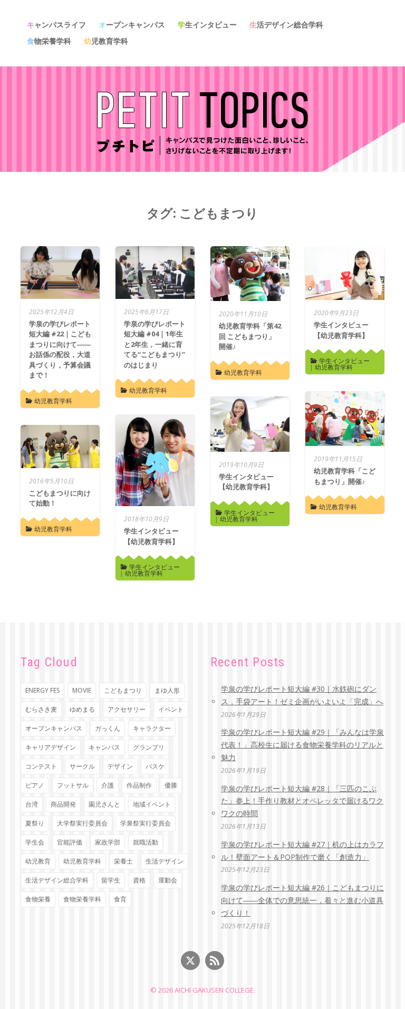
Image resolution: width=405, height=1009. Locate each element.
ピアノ (34, 785)
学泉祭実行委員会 (145, 823)
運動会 (167, 880)
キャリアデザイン (50, 747)
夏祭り (34, 823)
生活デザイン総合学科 (286, 25)
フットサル (73, 785)
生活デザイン (165, 861)
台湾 (31, 804)
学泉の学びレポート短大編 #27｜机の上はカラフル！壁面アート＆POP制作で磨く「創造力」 (302, 850)
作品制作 (139, 785)
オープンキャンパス (132, 25)
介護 (107, 785)
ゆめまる (82, 709)
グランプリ (149, 747)
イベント (171, 709)
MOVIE (81, 690)
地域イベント (152, 804)
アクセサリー (127, 709)
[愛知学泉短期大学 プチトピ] (202, 121)
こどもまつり (123, 690)
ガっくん (107, 728)
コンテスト (41, 766)
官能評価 (69, 842)
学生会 (34, 842)
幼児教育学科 (106, 41)
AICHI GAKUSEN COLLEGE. (215, 990)
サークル (82, 766)
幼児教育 (38, 861)
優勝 (171, 785)
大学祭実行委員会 (82, 823)
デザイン (120, 766)
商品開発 (63, 804)
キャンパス (104, 747)
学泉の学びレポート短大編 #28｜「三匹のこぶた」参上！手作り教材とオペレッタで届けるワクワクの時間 (302, 801)
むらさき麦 (41, 709)
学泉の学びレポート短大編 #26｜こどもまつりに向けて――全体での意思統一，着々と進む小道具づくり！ (302, 900)
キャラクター (152, 728)
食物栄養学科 (49, 41)
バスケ (155, 766)
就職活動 (145, 842)
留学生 (110, 880)
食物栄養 (38, 899)
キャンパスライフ (56, 25)
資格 (139, 880)
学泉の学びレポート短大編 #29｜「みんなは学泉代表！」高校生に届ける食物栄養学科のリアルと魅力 (302, 744)
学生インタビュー (207, 25)
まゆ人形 (167, 690)
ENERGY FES (42, 690)
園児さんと (104, 804)
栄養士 (123, 861)
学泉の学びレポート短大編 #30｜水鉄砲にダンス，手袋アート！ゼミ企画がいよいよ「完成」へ (302, 695)
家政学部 (107, 842)
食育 (120, 899)
